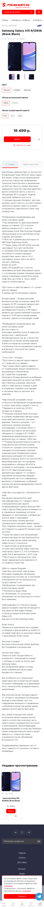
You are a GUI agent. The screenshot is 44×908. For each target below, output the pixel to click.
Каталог (22, 869)
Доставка (22, 862)
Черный (6, 90)
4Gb (19, 116)
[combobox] (18, 12)
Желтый (27, 90)
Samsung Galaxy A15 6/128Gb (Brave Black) (11, 799)
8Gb (12, 116)
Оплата (22, 858)
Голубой (17, 90)
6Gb (5, 116)
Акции (22, 874)
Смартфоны (37, 20)
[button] (39, 12)
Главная (5, 20)
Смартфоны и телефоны (20, 20)
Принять (22, 896)
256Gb (15, 103)
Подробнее (8, 886)
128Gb (5, 103)
